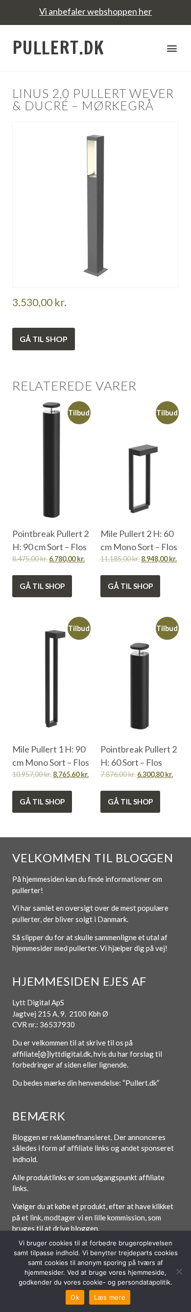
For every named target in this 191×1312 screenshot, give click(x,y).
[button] (172, 48)
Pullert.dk (58, 47)
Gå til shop (44, 338)
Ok (75, 1297)
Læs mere (109, 1297)
